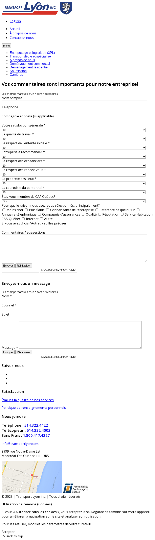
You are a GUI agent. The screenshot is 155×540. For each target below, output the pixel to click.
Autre (48, 219)
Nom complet (12, 98)
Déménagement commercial (30, 63)
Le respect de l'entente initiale (26, 143)
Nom (7, 296)
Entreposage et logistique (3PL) (32, 52)
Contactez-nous (22, 37)
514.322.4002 (38, 430)
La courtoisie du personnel (23, 187)
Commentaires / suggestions (23, 232)
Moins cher (14, 210)
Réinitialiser (23, 265)
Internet (32, 219)
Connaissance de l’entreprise (71, 210)
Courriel (9, 305)
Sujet (5, 314)
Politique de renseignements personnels (34, 407)
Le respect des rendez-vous (24, 170)
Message (10, 347)
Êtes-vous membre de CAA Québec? (28, 196)
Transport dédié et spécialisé (30, 56)
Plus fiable (36, 210)
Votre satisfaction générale (23, 125)
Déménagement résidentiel (29, 67)
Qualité (91, 214)
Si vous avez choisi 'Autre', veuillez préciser (34, 223)
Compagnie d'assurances (60, 214)
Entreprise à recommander (23, 152)
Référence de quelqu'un (117, 210)
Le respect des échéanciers (23, 161)
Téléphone (10, 107)
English (15, 21)
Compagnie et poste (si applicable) (28, 116)
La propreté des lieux (19, 178)
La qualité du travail (18, 134)
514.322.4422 (36, 425)
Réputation (110, 214)
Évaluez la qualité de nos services (28, 400)
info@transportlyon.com (20, 443)
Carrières (16, 74)
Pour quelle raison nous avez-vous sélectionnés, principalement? (51, 205)
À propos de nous (23, 33)
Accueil (15, 29)
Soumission (18, 71)
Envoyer (8, 265)
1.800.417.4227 (36, 435)
